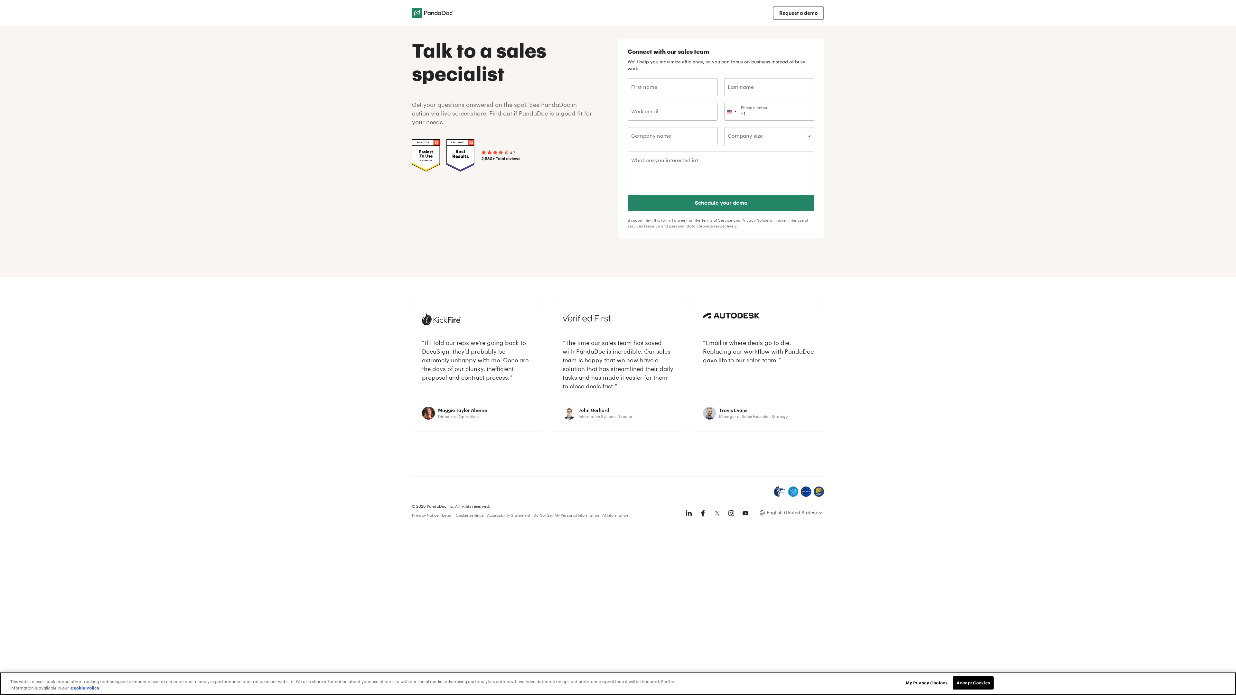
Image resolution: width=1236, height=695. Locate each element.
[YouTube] (745, 513)
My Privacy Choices (927, 682)
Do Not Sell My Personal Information (566, 515)
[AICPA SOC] (793, 491)
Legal (447, 515)
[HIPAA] (779, 491)
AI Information (615, 515)
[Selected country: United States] (732, 111)
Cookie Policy (84, 687)
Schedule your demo (721, 202)
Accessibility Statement (508, 515)
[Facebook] (703, 513)
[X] (717, 513)
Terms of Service (716, 220)
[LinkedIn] (689, 513)
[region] (618, 683)
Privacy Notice (755, 220)
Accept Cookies (973, 682)
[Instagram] (731, 513)
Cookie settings (470, 515)
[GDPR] (806, 491)
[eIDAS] (819, 491)
